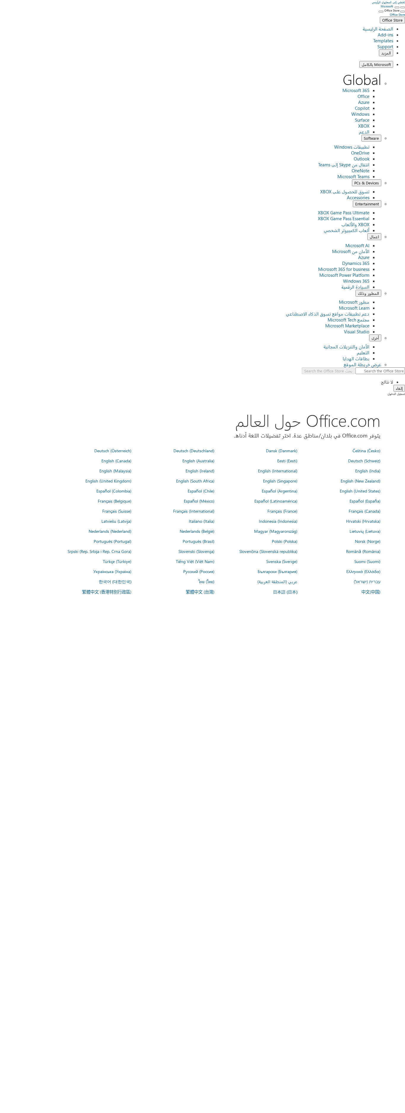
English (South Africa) (195, 481)
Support (385, 46)
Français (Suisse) (116, 511)
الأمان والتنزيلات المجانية (346, 347)
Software (371, 138)
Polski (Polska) (284, 541)
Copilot (362, 108)
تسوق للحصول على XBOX (344, 191)
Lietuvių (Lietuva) (365, 531)
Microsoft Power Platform (344, 275)
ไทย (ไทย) (206, 581)
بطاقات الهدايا (356, 358)
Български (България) (277, 571)
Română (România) (363, 551)
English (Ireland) (200, 471)
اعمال (374, 236)
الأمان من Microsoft (350, 251)
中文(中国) (370, 592)
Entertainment (367, 203)
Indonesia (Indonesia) (278, 521)
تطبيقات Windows (351, 147)
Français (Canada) (364, 511)
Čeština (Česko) (366, 450)
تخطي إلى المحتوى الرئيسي (388, 2)
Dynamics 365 (355, 263)
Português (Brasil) (198, 541)
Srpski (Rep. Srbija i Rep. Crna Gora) (99, 551)
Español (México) (199, 501)
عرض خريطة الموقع (362, 364)
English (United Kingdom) (108, 481)
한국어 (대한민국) (115, 581)
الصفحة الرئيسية (378, 29)
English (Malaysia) (115, 471)
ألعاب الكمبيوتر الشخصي (346, 230)
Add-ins (385, 35)
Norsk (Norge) (367, 541)
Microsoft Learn (354, 308)
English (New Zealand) (360, 481)
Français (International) (193, 511)
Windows (360, 114)
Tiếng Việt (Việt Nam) (195, 561)
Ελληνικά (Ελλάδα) (363, 571)
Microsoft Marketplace (347, 326)
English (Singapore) (280, 481)
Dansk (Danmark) (281, 450)
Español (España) (365, 501)
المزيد (386, 52)
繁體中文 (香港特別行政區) (106, 592)
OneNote (360, 170)
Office (363, 96)
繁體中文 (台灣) (200, 592)
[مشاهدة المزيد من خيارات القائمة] (402, 11)
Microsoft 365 (355, 90)
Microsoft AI (357, 245)
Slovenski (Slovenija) (196, 551)
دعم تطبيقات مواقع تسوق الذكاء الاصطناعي (327, 314)
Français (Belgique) (114, 501)
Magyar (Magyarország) (275, 531)
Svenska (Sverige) (281, 561)
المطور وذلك (368, 293)
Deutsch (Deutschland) (193, 450)
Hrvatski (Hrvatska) (363, 521)
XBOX (363, 126)
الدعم (364, 132)
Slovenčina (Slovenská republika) (268, 551)
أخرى (375, 337)
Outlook (361, 159)
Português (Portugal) (112, 541)
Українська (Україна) (112, 571)
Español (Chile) (201, 491)
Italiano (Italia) (201, 521)
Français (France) (282, 511)
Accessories (358, 197)
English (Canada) (116, 461)
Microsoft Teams (353, 176)
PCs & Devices (366, 182)
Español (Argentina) (279, 491)
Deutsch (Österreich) (112, 450)
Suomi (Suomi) (367, 561)
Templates (383, 41)
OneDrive (360, 153)
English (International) (277, 471)
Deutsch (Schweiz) (364, 461)
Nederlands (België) (197, 531)
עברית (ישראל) (367, 581)
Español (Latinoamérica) (275, 501)
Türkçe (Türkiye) (117, 561)
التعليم (363, 353)
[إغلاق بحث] (397, 7)
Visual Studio (356, 331)
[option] (196, 382)
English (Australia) (198, 461)
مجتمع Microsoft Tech (348, 320)
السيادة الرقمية (355, 287)
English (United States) (360, 491)
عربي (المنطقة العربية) (277, 581)
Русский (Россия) (198, 571)
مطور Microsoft (354, 302)
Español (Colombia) (113, 491)
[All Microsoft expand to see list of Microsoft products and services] (402, 7)
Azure (363, 102)
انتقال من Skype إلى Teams (343, 165)
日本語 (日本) (285, 592)
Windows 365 (356, 281)
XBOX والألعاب (355, 224)
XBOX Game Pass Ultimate (343, 212)
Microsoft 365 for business (343, 269)
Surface (362, 120)
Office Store (392, 19)
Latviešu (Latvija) (116, 521)
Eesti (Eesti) (287, 461)
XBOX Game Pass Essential (343, 218)
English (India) (367, 471)
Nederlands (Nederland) (110, 531)
